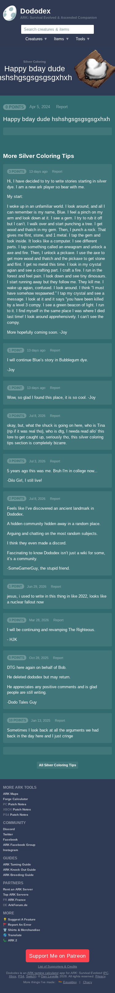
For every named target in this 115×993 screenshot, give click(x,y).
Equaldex (70, 982)
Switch (30, 976)
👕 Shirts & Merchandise (21, 930)
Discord (9, 829)
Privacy (100, 976)
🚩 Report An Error (17, 924)
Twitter (8, 834)
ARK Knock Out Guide (19, 869)
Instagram (10, 850)
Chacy (87, 982)
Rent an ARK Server (18, 889)
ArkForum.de (18, 905)
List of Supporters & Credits (57, 966)
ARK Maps (10, 793)
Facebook (10, 839)
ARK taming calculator (43, 973)
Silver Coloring (34, 61)
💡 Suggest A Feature (19, 919)
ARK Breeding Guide (18, 875)
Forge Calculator (15, 799)
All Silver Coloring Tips (57, 765)
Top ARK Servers (16, 894)
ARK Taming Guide (17, 864)
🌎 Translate (12, 935)
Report (62, 107)
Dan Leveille (50, 976)
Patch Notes (17, 804)
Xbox (12, 976)
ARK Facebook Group (19, 844)
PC (106, 973)
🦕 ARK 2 (10, 940)
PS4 (21, 976)
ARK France (17, 899)
